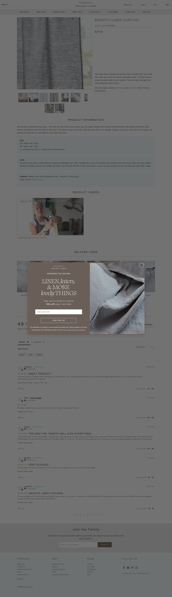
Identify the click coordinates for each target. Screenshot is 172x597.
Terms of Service (80, 330)
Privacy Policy (67, 330)
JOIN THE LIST (58, 320)
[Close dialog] (141, 265)
